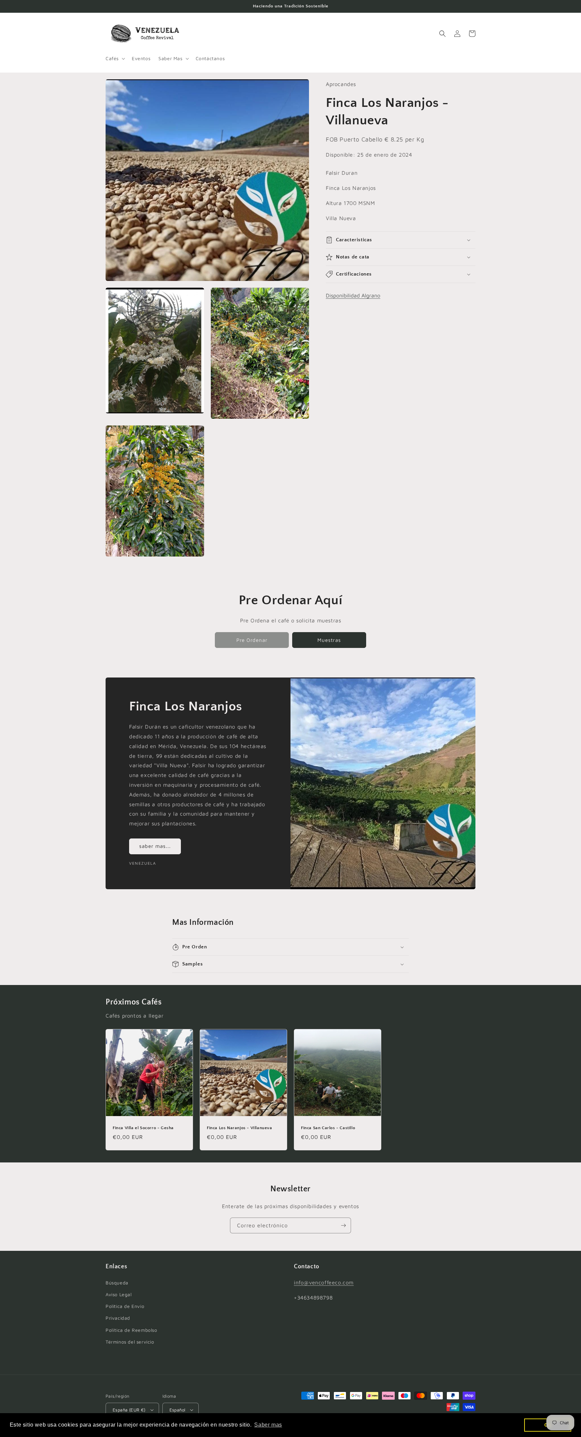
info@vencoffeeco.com (324, 1282)
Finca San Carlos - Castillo (328, 1127)
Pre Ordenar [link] (252, 640)
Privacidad (118, 1318)
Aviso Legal (119, 1294)
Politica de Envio (125, 1306)
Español (177, 1409)
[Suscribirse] (343, 1225)
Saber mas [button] (268, 1425)
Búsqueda (117, 1282)
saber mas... (155, 846)
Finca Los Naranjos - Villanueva (239, 1127)
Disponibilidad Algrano (353, 295)
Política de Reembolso (131, 1330)
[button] (115, 58)
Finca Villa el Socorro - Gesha (143, 1127)
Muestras (329, 640)
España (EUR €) (129, 1409)
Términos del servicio (130, 1342)
